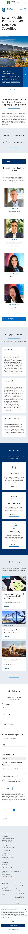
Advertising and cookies (18, 902)
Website (4, 894)
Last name (6, 714)
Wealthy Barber (14, 514)
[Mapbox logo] (5, 819)
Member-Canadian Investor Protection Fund (19, 897)
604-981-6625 (8, 859)
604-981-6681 (8, 850)
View (26, 3)
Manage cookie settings (12, 929)
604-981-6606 (8, 841)
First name (6, 704)
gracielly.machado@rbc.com (8, 857)
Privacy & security (19, 885)
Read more (6, 636)
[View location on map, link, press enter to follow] (14, 812)
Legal (16, 888)
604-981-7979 (8, 867)
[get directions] (14, 810)
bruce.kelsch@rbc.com (7, 840)
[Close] (25, 906)
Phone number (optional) (12, 735)
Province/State (8, 755)
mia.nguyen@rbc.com (7, 866)
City (3, 745)
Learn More (14, 486)
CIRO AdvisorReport (19, 893)
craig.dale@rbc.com (6, 848)
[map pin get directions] (14, 810)
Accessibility (18, 891)
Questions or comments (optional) (12, 764)
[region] (14, 812)
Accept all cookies (13, 925)
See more (14, 675)
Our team (7, 162)
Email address (8, 724)
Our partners (8, 319)
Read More (6, 606)
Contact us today (14, 146)
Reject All (13, 921)
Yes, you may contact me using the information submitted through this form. (15, 781)
